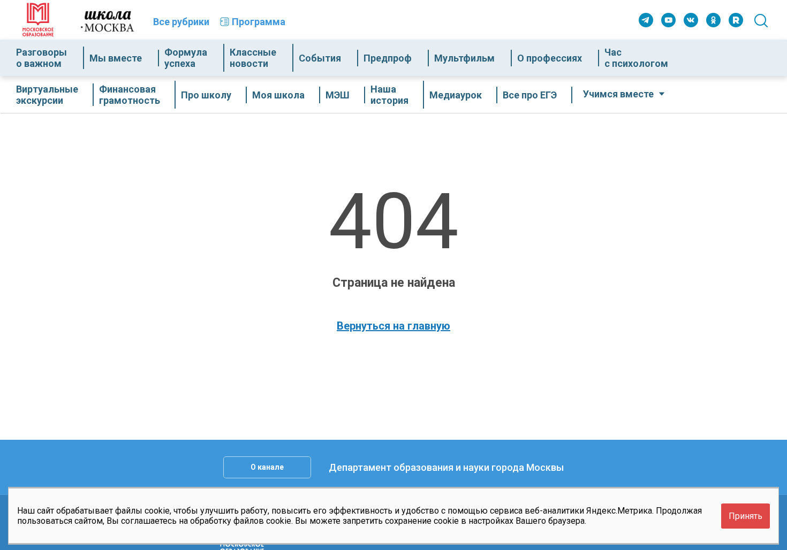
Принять (745, 515)
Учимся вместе (618, 94)
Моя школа (278, 95)
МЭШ (338, 95)
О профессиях (549, 58)
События (320, 58)
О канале (267, 467)
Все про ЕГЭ (530, 95)
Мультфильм (464, 58)
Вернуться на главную (393, 325)
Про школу (206, 95)
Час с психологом (636, 58)
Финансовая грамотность (129, 94)
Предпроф (388, 58)
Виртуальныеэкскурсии (47, 94)
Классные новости (253, 58)
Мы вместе (115, 58)
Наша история (389, 94)
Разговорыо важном (41, 58)
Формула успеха (185, 58)
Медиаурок (455, 95)
